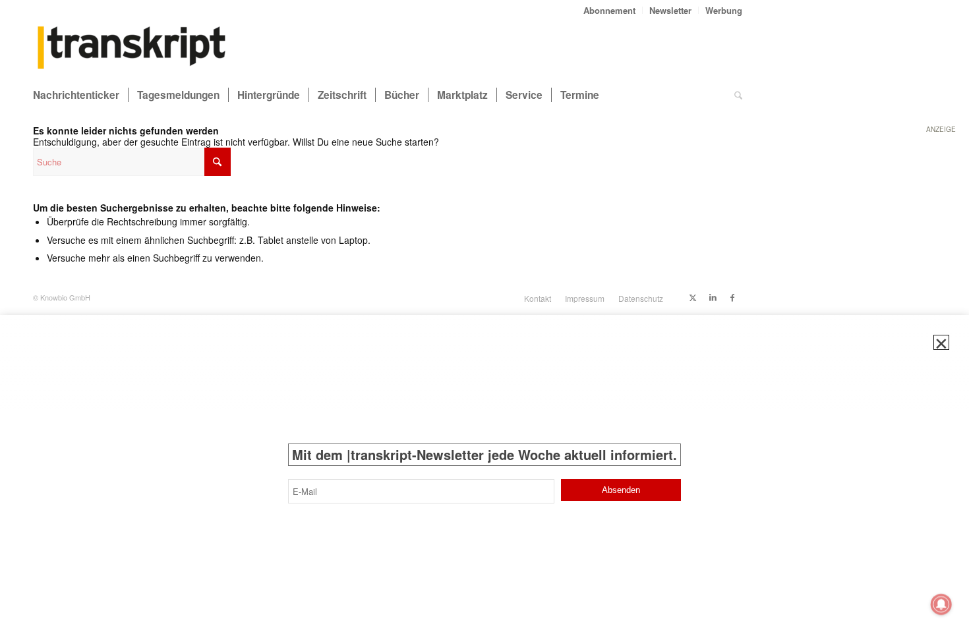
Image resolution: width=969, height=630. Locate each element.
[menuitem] (610, 10)
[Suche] (738, 94)
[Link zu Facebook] (732, 297)
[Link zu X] (693, 297)
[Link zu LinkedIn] (712, 297)
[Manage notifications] (941, 604)
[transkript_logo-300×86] (132, 48)
